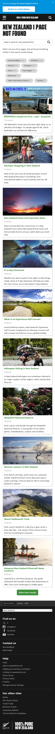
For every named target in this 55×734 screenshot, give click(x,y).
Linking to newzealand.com (14, 672)
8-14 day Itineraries (14, 270)
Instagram (11, 627)
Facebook (11, 631)
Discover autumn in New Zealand (21, 467)
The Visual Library (10, 700)
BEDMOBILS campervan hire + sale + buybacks (27, 116)
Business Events (10, 707)
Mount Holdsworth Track (16, 519)
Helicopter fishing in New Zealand (21, 368)
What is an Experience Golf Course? (22, 319)
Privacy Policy (8, 678)
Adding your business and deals (16, 669)
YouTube (10, 634)
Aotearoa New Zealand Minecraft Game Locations (24, 569)
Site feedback (8, 647)
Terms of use (8, 675)
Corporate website (10, 710)
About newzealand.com (13, 666)
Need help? (7, 650)
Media (5, 697)
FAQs (5, 662)
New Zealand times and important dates (24, 218)
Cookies (6, 682)
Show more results (27, 592)
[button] (4, 17)
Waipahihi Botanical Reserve (19, 417)
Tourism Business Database (14, 713)
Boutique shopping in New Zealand (22, 165)
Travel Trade (8, 704)
